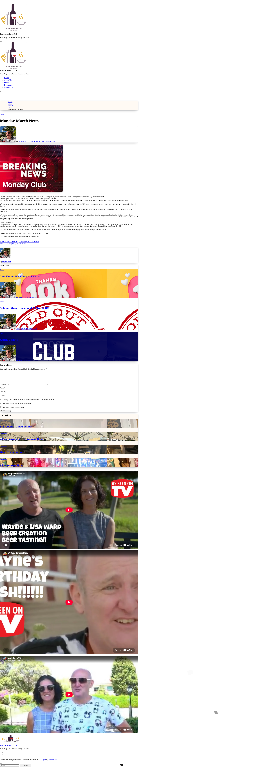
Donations (8, 85)
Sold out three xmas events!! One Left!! (24, 308)
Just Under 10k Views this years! (20, 276)
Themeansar (52, 760)
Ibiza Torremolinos (12, 452)
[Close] (1, 763)
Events (6, 83)
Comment (4, 384)
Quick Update (9, 339)
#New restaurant (50, 141)
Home (6, 78)
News (2, 114)
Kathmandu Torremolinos (16, 426)
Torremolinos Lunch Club (8, 34)
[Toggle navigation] (1, 41)
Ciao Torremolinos (11, 465)
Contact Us (8, 87)
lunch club (3, 420)
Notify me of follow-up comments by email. (17, 403)
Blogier (43, 760)
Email (2, 392)
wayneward (23, 141)
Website (2, 396)
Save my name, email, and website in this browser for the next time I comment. (29, 399)
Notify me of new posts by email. (13, 407)
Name (2, 388)
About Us (8, 80)
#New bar (40, 141)
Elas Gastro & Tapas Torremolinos (21, 439)
